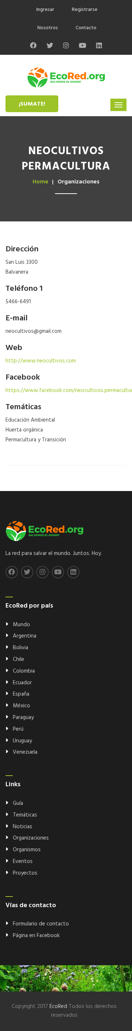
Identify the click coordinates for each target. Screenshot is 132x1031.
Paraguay (23, 717)
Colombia (24, 671)
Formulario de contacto (41, 924)
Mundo (21, 624)
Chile (18, 659)
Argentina (24, 636)
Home (40, 182)
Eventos (23, 861)
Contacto (86, 28)
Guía (18, 803)
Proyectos (25, 873)
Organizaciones (31, 838)
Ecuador (22, 682)
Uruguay (22, 741)
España (21, 694)
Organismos (27, 849)
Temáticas (25, 815)
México (21, 705)
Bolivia (20, 647)
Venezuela (25, 752)
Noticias (22, 826)
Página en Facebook (36, 935)
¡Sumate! (32, 104)
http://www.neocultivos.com (41, 361)
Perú (18, 729)
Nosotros (47, 28)
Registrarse (85, 9)
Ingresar (45, 9)
